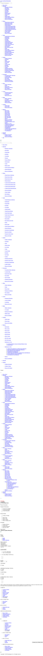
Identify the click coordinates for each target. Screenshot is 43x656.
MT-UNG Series (8, 116)
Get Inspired (5, 616)
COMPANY (5, 620)
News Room (5, 601)
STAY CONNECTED (7, 632)
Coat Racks (7, 94)
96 (11, 554)
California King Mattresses (9, 124)
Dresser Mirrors (7, 13)
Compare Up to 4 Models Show (37, 642)
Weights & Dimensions (4, 506)
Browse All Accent (8, 95)
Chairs (6, 63)
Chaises (6, 67)
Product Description (4, 504)
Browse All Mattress (8, 119)
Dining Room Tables (8, 23)
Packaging (2, 522)
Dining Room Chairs (8, 24)
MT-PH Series (7, 114)
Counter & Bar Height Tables (10, 26)
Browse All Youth (8, 55)
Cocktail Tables (7, 76)
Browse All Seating (8, 72)
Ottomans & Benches (8, 68)
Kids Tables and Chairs (9, 47)
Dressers (6, 12)
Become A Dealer (6, 592)
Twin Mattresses (8, 130)
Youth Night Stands (8, 43)
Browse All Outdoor (8, 136)
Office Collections (8, 84)
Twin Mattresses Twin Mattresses (13, 354)
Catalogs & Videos (6, 615)
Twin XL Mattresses (8, 129)
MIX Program (5, 596)
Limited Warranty (6, 614)
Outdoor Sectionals (8, 134)
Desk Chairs (7, 49)
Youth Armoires (8, 45)
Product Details (3, 513)
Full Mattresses (7, 127)
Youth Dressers (7, 41)
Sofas (6, 60)
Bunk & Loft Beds (8, 53)
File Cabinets (7, 88)
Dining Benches (8, 25)
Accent (4, 91)
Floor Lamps (7, 106)
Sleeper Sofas (7, 61)
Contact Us (5, 594)
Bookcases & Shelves (9, 87)
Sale (3, 137)
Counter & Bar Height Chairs (10, 27)
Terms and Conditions (6, 613)
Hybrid (6, 122)
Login (6, 641)
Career (4, 595)
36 (8, 554)
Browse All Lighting (8, 107)
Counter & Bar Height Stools (10, 28)
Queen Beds (7, 9)
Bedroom (4, 6)
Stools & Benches (8, 18)
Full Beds (6, 10)
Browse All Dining (8, 33)
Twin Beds (7, 11)
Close (2, 535)
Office (4, 83)
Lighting (4, 104)
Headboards (7, 37)
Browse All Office (8, 89)
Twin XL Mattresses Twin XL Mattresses (14, 353)
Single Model (2, 529)
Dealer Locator (5, 593)
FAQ (3, 603)
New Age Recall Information (5, 0)
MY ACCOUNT (6, 638)
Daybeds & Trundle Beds (9, 52)
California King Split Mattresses (10, 128)
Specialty (4, 132)
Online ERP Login (6, 607)
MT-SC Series (7, 115)
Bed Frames (7, 110)
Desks (6, 48)
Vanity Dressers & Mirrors (9, 17)
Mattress (4, 109)
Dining (4, 21)
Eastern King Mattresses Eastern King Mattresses (16, 349)
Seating (4, 57)
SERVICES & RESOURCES (8, 644)
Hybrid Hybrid (9, 344)
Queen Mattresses (8, 126)
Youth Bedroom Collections (10, 36)
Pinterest (4, 602)
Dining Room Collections (9, 22)
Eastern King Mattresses (9, 125)
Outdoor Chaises (8, 135)
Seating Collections (8, 58)
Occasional (5, 74)
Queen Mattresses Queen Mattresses (13, 350)
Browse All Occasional (9, 81)
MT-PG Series (7, 113)
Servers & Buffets (8, 30)
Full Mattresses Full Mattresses (12, 351)
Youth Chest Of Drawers (9, 44)
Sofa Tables (7, 78)
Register (4, 609)
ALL (13, 554)
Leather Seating (7, 71)
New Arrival (5, 5)
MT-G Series (7, 111)
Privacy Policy (5, 612)
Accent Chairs (7, 64)
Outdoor (4, 133)
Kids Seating (7, 46)
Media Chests (7, 16)
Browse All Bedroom (8, 19)
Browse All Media (8, 102)
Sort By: (1, 560)
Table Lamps (7, 105)
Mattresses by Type (8, 342)
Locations (4, 591)
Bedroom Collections (8, 7)
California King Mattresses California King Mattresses (16, 348)
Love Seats (7, 62)
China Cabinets (7, 31)
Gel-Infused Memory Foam (10, 121)
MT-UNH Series (8, 117)
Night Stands (7, 14)
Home (4, 538)
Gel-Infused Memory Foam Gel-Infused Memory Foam (17, 343)
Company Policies (6, 589)
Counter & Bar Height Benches (10, 29)
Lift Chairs (7, 66)
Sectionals (7, 59)
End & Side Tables (8, 77)
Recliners (6, 65)
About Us (4, 590)
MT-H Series (7, 112)
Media (4, 97)
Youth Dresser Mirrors (9, 42)
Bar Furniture (7, 32)
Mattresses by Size (8, 346)
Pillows (6, 118)
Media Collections (8, 98)
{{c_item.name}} (3, 549)
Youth (4, 35)
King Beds (7, 8)
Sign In (4, 608)
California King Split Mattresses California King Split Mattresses (18, 352)
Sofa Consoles (7, 79)
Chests (6, 15)
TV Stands (7, 99)
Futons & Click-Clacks (9, 54)
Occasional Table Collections (10, 75)
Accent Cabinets (8, 93)
